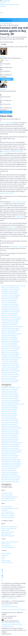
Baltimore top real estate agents (10, 352)
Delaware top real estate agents (10, 402)
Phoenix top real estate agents (9, 299)
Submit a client (5, 530)
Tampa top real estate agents (9, 335)
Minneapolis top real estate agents (10, 370)
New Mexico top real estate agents (10, 446)
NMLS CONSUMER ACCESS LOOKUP (10, 623)
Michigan (9, 23)
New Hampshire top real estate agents (11, 443)
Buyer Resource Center (7, 500)
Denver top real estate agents (9, 313)
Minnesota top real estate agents (10, 431)
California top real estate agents (10, 396)
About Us (2, 3)
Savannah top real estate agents (10, 380)
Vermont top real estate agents (9, 472)
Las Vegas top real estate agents (10, 306)
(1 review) (5, 60)
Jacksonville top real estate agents (10, 311)
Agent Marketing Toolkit (7, 536)
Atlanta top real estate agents (9, 315)
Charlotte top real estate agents (10, 304)
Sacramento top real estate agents (10, 347)
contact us (14, 598)
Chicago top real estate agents (9, 291)
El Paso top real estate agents (9, 343)
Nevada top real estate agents (9, 441)
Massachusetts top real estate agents (11, 428)
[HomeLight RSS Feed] (2, 580)
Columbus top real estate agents (10, 321)
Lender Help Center (6, 545)
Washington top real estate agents (10, 341)
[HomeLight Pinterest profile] (2, 578)
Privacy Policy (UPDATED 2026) (9, 606)
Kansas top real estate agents (9, 419)
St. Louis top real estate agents (9, 361)
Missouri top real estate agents (9, 435)
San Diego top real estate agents (10, 297)
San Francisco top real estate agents (11, 317)
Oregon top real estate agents (9, 457)
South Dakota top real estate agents (11, 465)
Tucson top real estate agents (9, 345)
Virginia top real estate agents (9, 474)
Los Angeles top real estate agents (10, 289)
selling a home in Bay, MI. (6, 193)
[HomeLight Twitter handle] (2, 570)
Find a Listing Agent (6, 506)
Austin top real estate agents (9, 302)
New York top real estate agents (10, 287)
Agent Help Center (6, 534)
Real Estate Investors (7, 562)
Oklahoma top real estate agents (10, 455)
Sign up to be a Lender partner (9, 542)
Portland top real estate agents (9, 323)
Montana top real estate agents (9, 437)
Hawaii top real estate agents (9, 409)
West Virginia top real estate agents (11, 478)
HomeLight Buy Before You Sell (9, 508)
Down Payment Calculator (8, 498)
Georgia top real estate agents (9, 407)
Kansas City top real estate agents (10, 348)
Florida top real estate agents (9, 406)
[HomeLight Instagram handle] (2, 574)
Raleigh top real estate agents (9, 337)
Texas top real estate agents (9, 468)
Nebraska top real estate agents (10, 439)
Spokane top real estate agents (9, 369)
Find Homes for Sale (6, 495)
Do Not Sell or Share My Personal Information (13, 609)
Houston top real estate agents (9, 293)
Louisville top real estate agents (10, 356)
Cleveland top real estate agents (10, 363)
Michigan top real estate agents (9, 430)
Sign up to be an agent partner (9, 526)
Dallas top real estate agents (9, 300)
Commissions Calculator (8, 517)
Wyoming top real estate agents (10, 481)
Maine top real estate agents (9, 424)
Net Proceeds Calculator (8, 514)
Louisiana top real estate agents (10, 422)
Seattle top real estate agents (9, 324)
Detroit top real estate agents (9, 372)
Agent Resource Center (7, 532)
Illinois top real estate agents (9, 413)
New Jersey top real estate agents (10, 444)
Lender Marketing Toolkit (8, 547)
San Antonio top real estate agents (10, 295)
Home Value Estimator (7, 512)
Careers (17, 4)
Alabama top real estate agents (9, 389)
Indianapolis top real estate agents (10, 319)
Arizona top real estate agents (9, 393)
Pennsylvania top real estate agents (11, 459)
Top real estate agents (6, 122)
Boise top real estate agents (9, 378)
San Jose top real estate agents (9, 359)
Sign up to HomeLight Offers (9, 528)
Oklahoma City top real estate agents (11, 334)
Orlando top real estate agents (9, 339)
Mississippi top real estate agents (10, 433)
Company (2, 4)
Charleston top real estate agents (10, 367)
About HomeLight (6, 553)
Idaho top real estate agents (9, 411)
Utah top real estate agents (8, 470)
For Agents (3, 6)
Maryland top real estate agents (10, 426)
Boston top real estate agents (9, 350)
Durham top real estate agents (9, 382)
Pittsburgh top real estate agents (10, 374)
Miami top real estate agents (9, 332)
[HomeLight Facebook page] (2, 572)
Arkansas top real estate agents (10, 395)
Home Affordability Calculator (9, 497)
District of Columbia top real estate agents (12, 404)
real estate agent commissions (17, 246)
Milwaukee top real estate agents (10, 354)
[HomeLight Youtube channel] (2, 576)
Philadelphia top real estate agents (10, 310)
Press (13, 4)
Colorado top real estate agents (10, 398)
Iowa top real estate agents (8, 417)
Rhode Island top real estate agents (11, 461)
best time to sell (19, 216)
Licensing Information (7, 626)
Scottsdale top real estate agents (10, 330)
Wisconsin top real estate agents (10, 479)
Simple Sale (4, 510)
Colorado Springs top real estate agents (12, 326)
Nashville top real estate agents (9, 308)
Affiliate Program (6, 561)
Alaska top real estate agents (9, 391)
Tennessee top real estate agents (10, 467)
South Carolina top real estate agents (11, 463)
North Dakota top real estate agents (11, 452)
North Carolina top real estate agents (11, 450)
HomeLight (3, 23)
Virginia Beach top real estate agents (11, 358)
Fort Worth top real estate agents (10, 328)
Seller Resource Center (7, 516)
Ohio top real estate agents (8, 454)
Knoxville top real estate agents (9, 376)
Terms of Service (5, 605)
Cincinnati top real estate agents (10, 365)
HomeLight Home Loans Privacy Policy (11, 624)
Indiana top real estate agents (9, 415)
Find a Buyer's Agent (6, 493)
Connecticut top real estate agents (10, 400)
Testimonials (8, 4)
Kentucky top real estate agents (10, 420)
